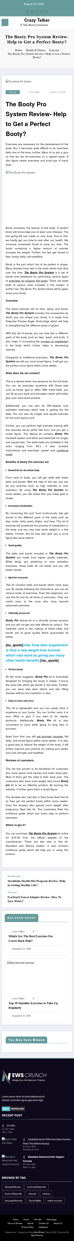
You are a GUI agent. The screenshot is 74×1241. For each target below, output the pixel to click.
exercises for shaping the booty (28, 280)
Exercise (13, 92)
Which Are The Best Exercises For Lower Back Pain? (31, 938)
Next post (12, 892)
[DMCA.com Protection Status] (13, 1108)
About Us (58, 1223)
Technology (51, 1219)
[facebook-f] (28, 11)
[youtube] (46, 11)
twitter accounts (54, 1200)
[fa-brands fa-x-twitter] (32, 11)
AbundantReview (13, 1186)
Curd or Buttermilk (13, 1193)
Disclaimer (43, 1227)
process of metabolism (54, 341)
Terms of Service (14, 1223)
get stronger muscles (50, 736)
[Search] (62, 23)
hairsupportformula (13, 1200)
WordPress (39, 1232)
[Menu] (5, 22)
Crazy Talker (37, 20)
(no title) (11, 1125)
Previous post (14, 876)
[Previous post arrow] (65, 881)
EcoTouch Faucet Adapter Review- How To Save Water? (34, 899)
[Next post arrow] (65, 899)
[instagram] (41, 11)
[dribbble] (37, 11)
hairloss (46, 1193)
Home (15, 1219)
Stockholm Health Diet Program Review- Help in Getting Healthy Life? (36, 882)
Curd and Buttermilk (36, 1186)
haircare (32, 1193)
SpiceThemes (37, 1235)
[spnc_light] (69, 23)
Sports (30, 1223)
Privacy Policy (27, 1227)
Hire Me (37, 1219)
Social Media (35, 1200)
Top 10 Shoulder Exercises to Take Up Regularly (33, 1005)
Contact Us (44, 1223)
